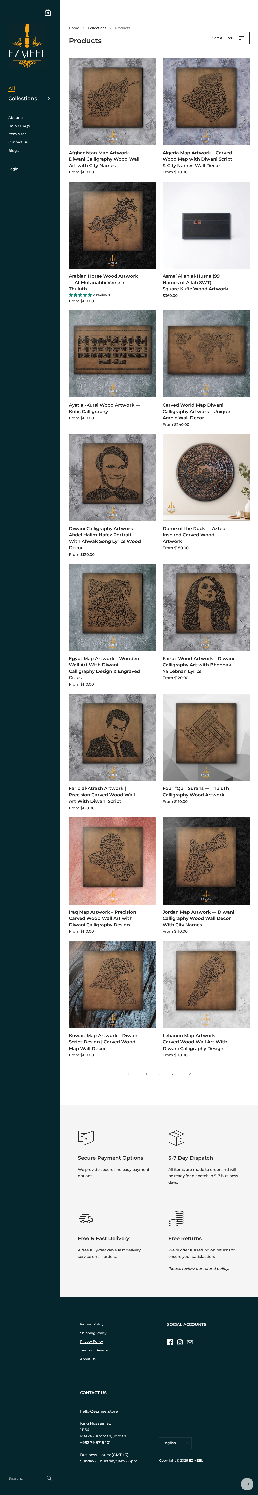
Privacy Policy (91, 1341)
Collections (97, 28)
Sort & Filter (222, 38)
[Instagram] (180, 1342)
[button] (81, 295)
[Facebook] (170, 1342)
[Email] (190, 1342)
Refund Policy (91, 1324)
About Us (88, 1359)
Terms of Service (94, 1350)
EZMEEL (196, 1460)
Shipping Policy (93, 1333)
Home (74, 28)
